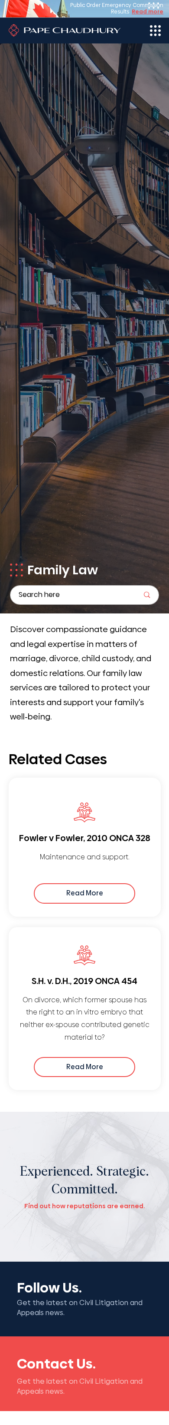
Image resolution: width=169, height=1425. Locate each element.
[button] (16, 570)
